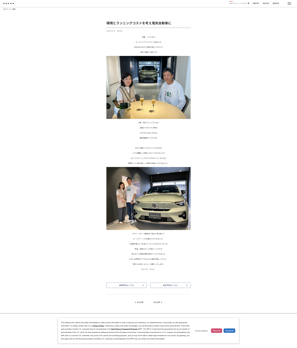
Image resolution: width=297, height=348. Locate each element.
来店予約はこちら (170, 285)
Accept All (229, 331)
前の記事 (140, 302)
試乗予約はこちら (126, 285)
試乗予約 (256, 3)
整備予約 (276, 3)
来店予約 (266, 3)
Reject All (216, 331)
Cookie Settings (201, 331)
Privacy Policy (98, 326)
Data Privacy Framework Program (124, 329)
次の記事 (156, 302)
